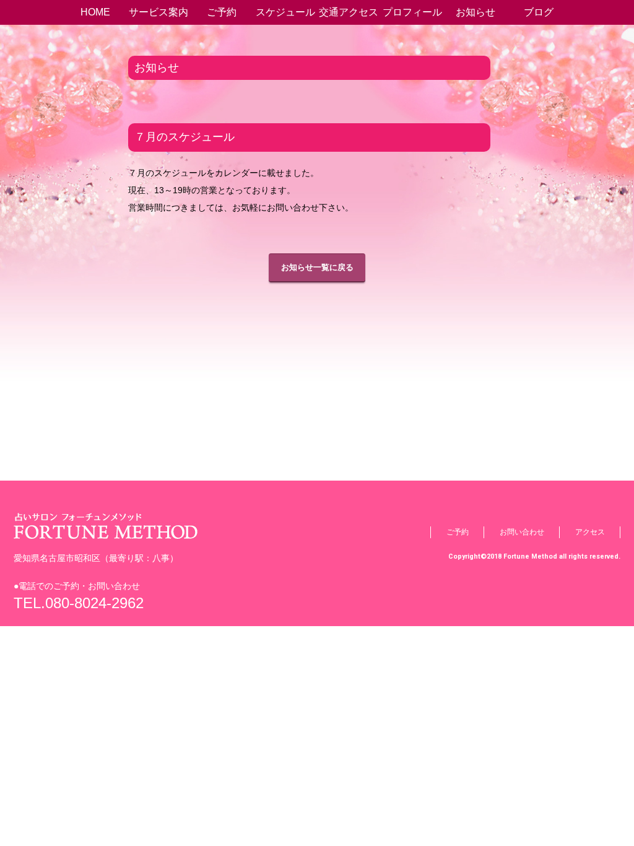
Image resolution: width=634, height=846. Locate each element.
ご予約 (222, 12)
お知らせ (475, 12)
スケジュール (285, 12)
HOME (95, 12)
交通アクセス (348, 12)
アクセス (590, 532)
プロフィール (412, 12)
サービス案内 (158, 12)
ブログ (539, 12)
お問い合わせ (522, 532)
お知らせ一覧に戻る (317, 267)
